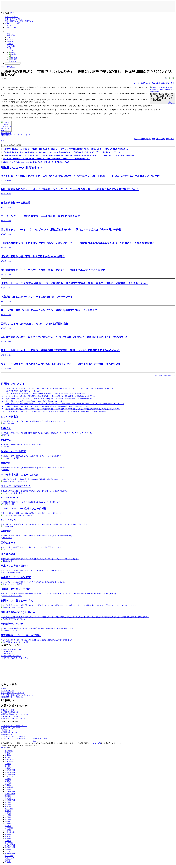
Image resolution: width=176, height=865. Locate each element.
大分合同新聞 (10, 845)
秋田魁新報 (9, 761)
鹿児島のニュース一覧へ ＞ (165, 376)
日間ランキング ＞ (13, 383)
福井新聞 (8, 813)
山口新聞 (8, 830)
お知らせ (10, 50)
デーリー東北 (10, 759)
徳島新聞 (8, 839)
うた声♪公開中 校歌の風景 (11, 656)
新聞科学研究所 (6, 734)
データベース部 (95, 743)
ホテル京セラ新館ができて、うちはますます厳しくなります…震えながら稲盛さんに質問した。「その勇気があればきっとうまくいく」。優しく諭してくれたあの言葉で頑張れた (68, 155)
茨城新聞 (8, 781)
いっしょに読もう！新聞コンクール (14, 726)
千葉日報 (8, 785)
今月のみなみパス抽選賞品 (10, 716)
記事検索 (10, 44)
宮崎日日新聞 (10, 847)
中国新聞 (8, 826)
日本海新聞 (9, 828)
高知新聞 (8, 841)
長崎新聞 (8, 849)
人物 (153, 83)
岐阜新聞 (8, 806)
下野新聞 (8, 779)
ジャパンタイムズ (11, 776)
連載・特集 (11, 35)
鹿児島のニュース (13, 67)
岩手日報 (8, 766)
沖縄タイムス (10, 858)
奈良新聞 (8, 819)
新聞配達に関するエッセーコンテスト (15, 714)
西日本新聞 (9, 843)
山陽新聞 (8, 824)
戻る (2, 141)
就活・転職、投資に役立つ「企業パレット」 (17, 695)
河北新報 (8, 755)
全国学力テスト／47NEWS (10, 728)
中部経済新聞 (10, 800)
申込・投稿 (11, 46)
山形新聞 (8, 764)
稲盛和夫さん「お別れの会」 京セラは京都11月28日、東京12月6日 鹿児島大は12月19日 (36, 162)
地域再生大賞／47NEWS (10, 732)
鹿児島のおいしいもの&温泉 (11, 649)
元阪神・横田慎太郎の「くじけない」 (15, 658)
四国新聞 (8, 834)
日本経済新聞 (10, 774)
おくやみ (10, 39)
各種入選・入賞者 (7, 710)
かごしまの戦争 (6, 651)
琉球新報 (8, 860)
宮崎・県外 (170, 83)
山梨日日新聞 (10, 791)
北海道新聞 (9, 751)
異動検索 (10, 41)
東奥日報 (8, 757)
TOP (2, 67)
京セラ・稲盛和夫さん (142, 83)
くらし (9, 37)
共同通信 (8, 862)
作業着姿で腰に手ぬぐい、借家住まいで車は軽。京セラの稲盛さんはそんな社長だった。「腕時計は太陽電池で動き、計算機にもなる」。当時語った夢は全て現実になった (66, 149)
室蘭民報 (8, 753)
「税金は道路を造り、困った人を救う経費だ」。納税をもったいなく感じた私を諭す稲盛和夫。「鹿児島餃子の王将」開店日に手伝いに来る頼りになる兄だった (62, 152)
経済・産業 (160, 83)
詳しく (171, 102)
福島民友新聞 (10, 770)
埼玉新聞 (8, 789)
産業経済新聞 (10, 772)
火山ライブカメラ (7, 691)
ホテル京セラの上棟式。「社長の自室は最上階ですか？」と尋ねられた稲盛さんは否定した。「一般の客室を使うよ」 (46, 159)
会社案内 (10, 48)
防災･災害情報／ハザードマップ (12, 693)
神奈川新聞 (9, 787)
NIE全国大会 (5, 730)
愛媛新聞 (8, 836)
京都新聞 (8, 815)
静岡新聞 (8, 804)
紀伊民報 (8, 821)
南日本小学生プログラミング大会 (13, 718)
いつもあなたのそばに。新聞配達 (13, 736)
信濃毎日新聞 (10, 794)
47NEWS (4, 747)
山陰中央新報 (10, 832)
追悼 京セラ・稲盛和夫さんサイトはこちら (16, 135)
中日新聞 (8, 798)
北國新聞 (8, 811)
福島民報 (8, 768)
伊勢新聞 (8, 802)
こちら (11, 13)
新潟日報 (8, 796)
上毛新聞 (8, 783)
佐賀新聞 (8, 851)
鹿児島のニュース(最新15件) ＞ (21, 167)
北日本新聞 (9, 809)
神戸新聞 (8, 817)
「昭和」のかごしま (8, 653)
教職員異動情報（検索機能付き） (13, 697)
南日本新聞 (9, 856)
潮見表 (3, 688)
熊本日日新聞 (10, 854)
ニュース (10, 33)
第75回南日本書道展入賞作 (10, 712)
